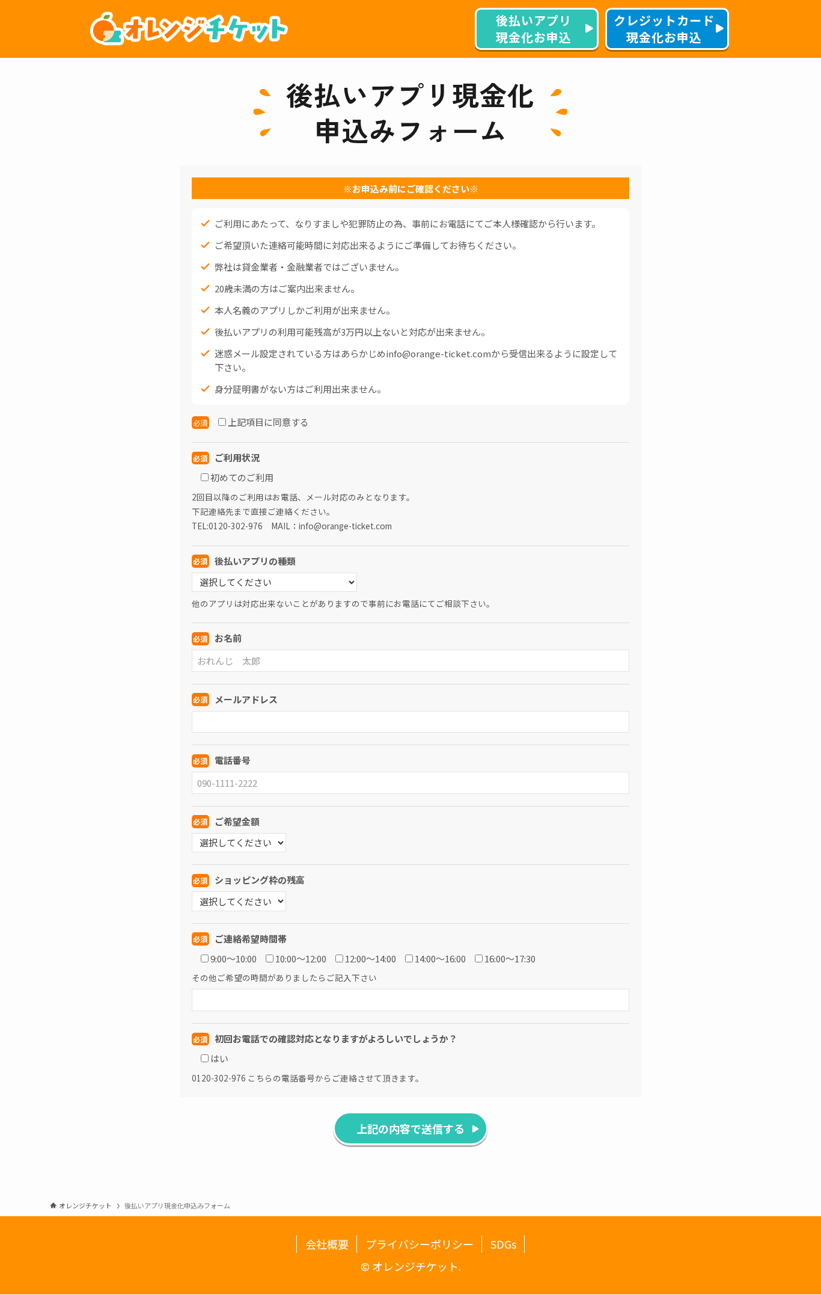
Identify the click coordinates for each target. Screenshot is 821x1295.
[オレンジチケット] (189, 28)
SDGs (503, 1244)
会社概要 (327, 1244)
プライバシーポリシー (419, 1244)
